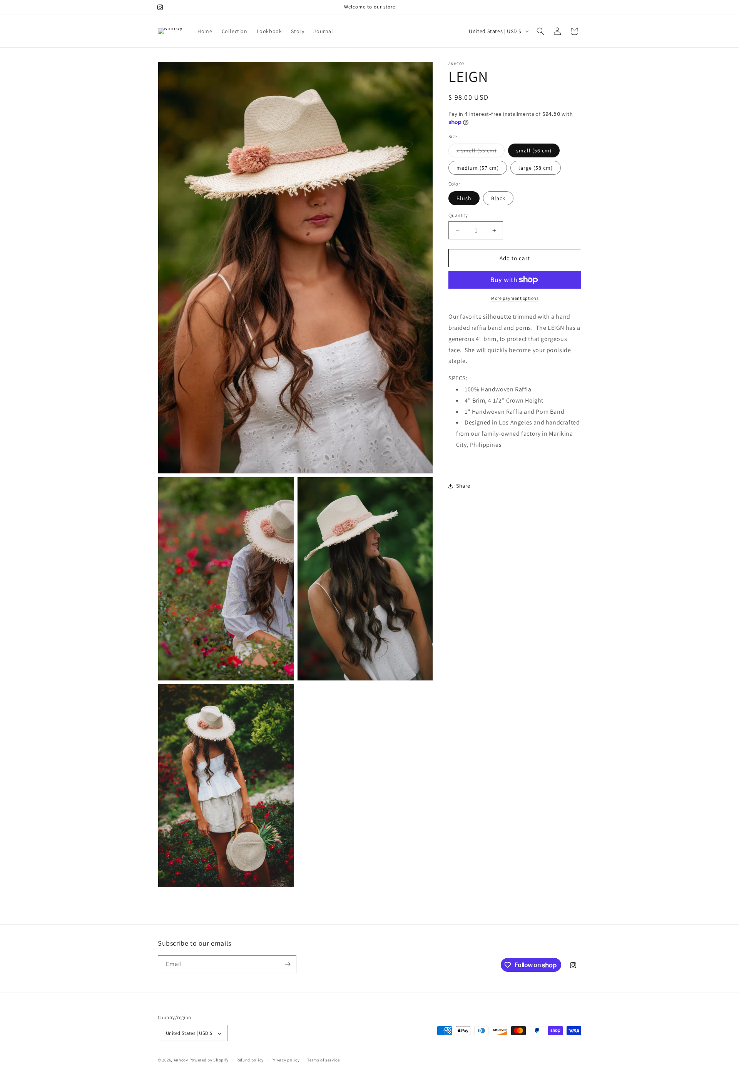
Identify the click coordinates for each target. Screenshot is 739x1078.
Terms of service (323, 1060)
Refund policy (250, 1060)
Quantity (458, 215)
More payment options (514, 298)
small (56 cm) (534, 150)
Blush (463, 198)
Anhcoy (181, 1060)
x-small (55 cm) (480, 152)
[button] (540, 31)
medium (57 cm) (477, 167)
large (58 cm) (535, 167)
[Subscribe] (287, 964)
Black (498, 198)
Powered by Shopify (209, 1060)
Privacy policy (285, 1060)
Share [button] (463, 485)
